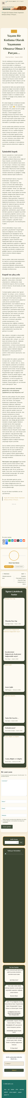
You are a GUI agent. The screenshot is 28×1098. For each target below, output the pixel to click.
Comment (5, 781)
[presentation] (14, 608)
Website (4, 815)
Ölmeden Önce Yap (11, 621)
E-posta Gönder (19, 566)
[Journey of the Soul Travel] (14, 8)
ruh (8, 1089)
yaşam (20, 1092)
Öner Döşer (7, 659)
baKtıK (6, 1092)
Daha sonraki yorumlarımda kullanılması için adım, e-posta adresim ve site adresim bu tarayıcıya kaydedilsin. (14, 821)
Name (4, 801)
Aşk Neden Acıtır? (14, 980)
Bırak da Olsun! (14, 995)
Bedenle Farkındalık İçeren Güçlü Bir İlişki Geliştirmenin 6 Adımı (21, 579)
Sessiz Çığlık (9, 687)
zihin (17, 1089)
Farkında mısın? (10, 728)
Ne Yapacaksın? (14, 1048)
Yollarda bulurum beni (6, 576)
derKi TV (6, 1095)
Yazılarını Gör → (9, 566)
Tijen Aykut (7, 720)
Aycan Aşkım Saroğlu (10, 730)
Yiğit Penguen (8, 689)
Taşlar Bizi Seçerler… (12, 718)
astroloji (22, 1089)
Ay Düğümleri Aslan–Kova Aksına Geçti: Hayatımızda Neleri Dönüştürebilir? (14, 1013)
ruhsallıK (14, 31)
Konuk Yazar (8, 761)
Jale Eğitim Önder (9, 623)
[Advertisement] (14, 519)
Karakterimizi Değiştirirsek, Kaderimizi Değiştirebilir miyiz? (13, 654)
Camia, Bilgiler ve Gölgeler (13, 759)
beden (12, 1089)
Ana (5, 1089)
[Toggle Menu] (3, 3)
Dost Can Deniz (10, 57)
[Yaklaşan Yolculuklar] (14, 906)
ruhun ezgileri (13, 1092)
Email (4, 808)
